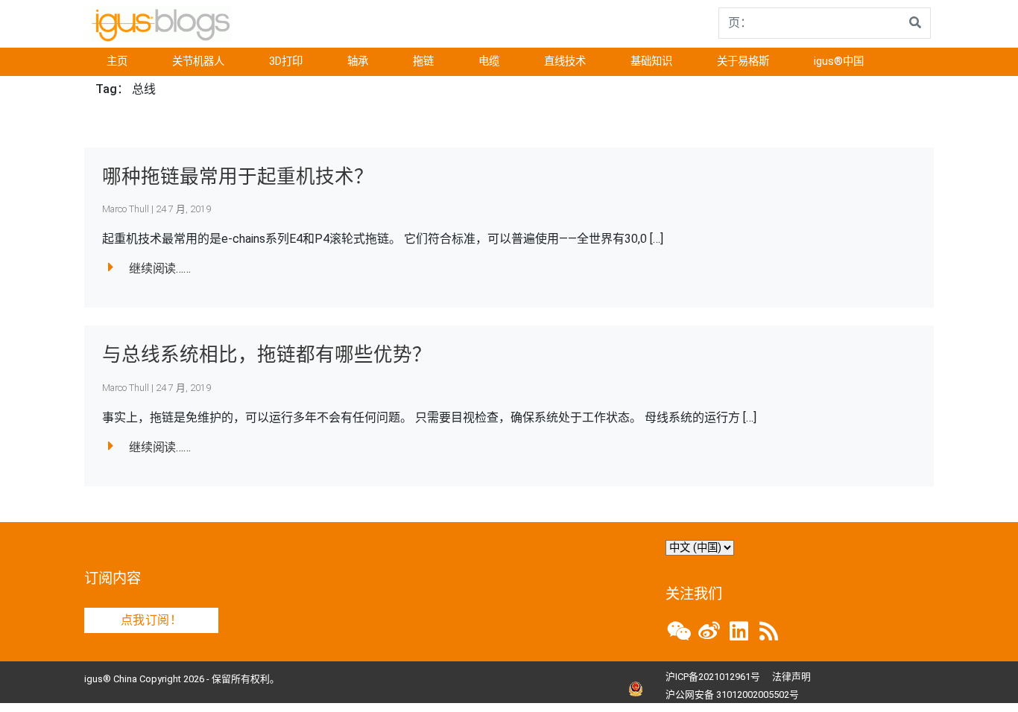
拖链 (423, 61)
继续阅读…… (160, 268)
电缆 (488, 61)
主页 (117, 61)
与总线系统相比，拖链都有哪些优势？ (266, 354)
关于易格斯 (743, 61)
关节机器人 (198, 61)
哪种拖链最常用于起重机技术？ (237, 176)
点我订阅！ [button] (151, 620)
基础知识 (651, 61)
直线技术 (565, 61)
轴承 (357, 61)
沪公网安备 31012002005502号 (732, 694)
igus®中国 (839, 61)
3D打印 (286, 61)
